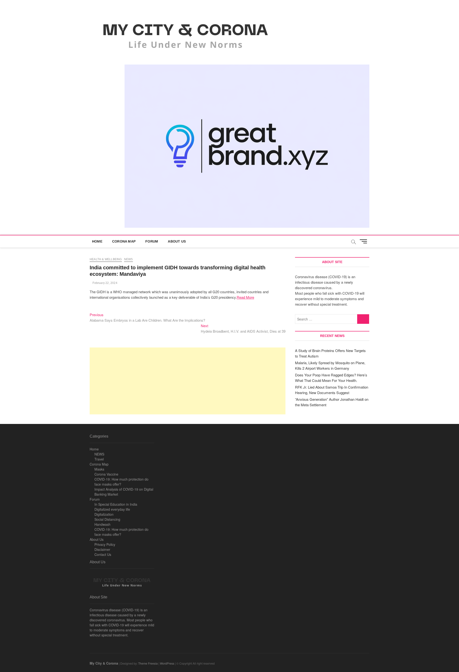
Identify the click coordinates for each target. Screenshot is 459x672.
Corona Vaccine (106, 474)
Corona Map (124, 241)
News (128, 259)
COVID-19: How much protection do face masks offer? (121, 482)
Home (97, 241)
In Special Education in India (115, 504)
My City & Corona (104, 663)
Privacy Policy (104, 544)
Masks (99, 469)
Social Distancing (107, 519)
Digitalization (104, 514)
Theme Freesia (148, 663)
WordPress (167, 663)
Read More (245, 297)
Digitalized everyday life (112, 509)
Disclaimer (102, 549)
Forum (151, 241)
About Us (177, 241)
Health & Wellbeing (106, 259)
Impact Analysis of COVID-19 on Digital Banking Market (123, 492)
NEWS (99, 454)
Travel (99, 459)
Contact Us (102, 554)
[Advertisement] (187, 380)
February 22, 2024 (104, 283)
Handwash (102, 524)
